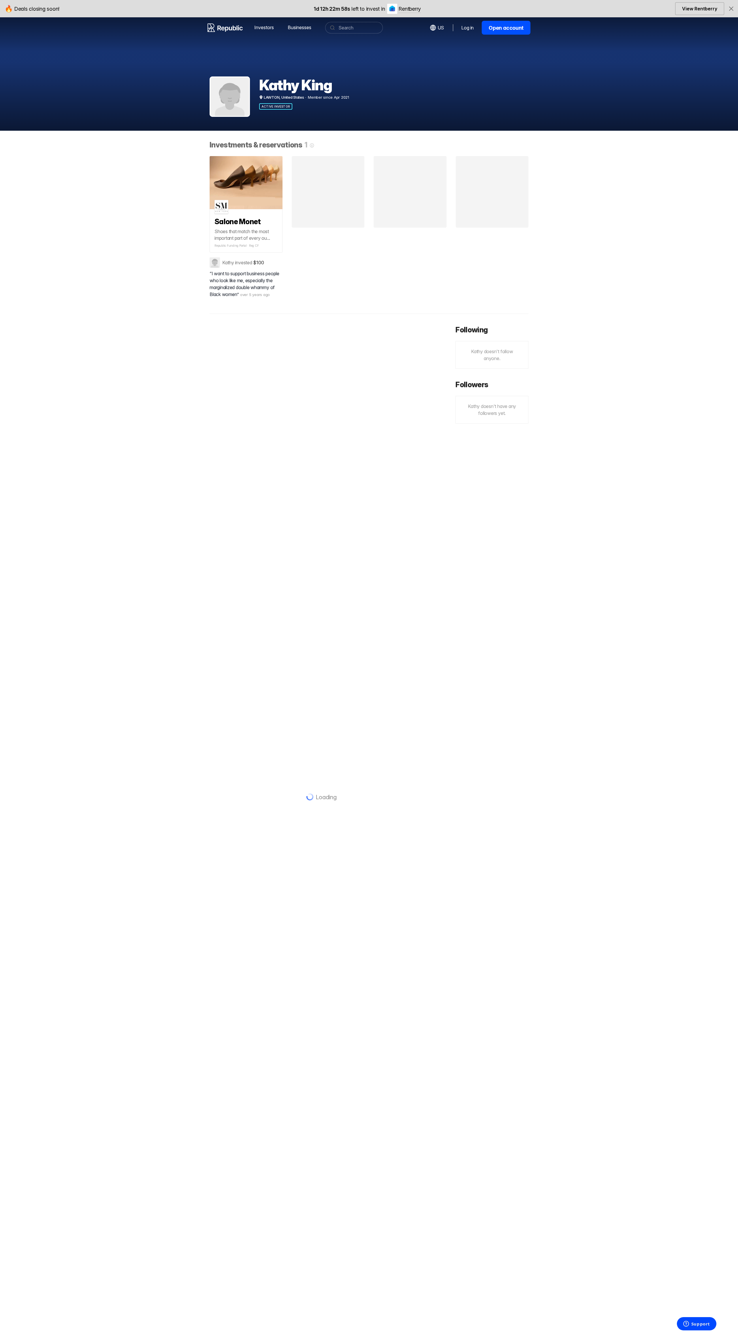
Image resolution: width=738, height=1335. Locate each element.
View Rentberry (699, 9)
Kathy (228, 262)
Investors (264, 27)
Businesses (299, 27)
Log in (467, 28)
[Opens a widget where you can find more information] (696, 1324)
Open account (506, 28)
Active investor (275, 106)
